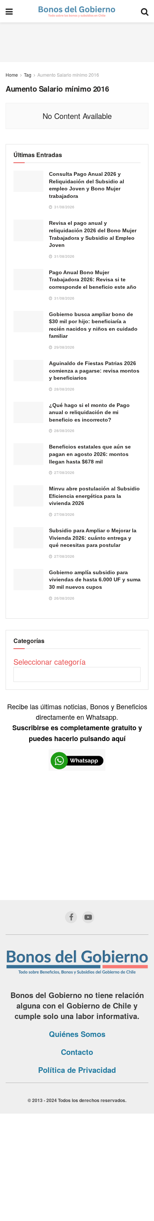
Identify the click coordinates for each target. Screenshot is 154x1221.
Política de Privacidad (77, 1069)
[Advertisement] (77, 41)
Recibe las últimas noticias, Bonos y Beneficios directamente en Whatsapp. (77, 722)
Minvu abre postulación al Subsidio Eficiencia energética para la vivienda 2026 (94, 496)
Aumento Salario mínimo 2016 (68, 74)
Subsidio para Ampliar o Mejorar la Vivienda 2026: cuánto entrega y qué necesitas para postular (92, 537)
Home (12, 74)
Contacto (77, 1051)
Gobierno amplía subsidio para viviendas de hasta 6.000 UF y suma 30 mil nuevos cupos (95, 579)
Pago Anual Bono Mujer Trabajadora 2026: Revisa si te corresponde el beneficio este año (92, 279)
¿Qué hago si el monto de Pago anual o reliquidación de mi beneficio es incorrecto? (89, 412)
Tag (27, 74)
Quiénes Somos (77, 1033)
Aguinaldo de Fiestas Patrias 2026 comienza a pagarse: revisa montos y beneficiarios (94, 370)
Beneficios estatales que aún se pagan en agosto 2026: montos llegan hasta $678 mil (90, 454)
